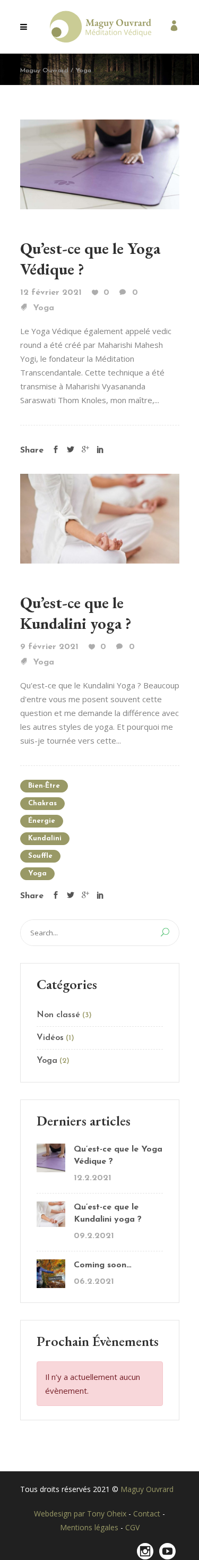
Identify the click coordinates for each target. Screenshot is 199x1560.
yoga (37, 873)
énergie (41, 820)
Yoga (43, 308)
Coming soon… (103, 1265)
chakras (42, 803)
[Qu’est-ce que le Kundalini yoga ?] (99, 517)
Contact (147, 1513)
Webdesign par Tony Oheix (81, 1513)
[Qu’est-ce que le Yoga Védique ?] (99, 163)
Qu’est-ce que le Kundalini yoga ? (75, 613)
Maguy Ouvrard (44, 70)
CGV (132, 1527)
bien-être (44, 785)
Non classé (58, 1015)
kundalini (45, 838)
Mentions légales (90, 1527)
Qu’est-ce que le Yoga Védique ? (118, 1155)
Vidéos (50, 1038)
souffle (40, 856)
